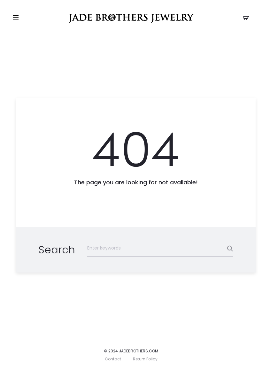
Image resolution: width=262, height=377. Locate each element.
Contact (113, 359)
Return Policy (145, 359)
